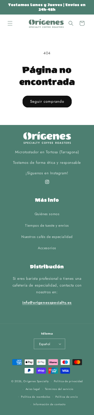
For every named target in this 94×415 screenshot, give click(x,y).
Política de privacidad (68, 381)
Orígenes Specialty (36, 381)
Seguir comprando (47, 101)
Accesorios (47, 247)
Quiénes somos (47, 213)
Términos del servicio (59, 389)
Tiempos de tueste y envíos (47, 225)
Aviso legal (33, 389)
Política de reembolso (35, 397)
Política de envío (66, 397)
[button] (10, 23)
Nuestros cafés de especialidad (47, 236)
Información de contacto (49, 404)
